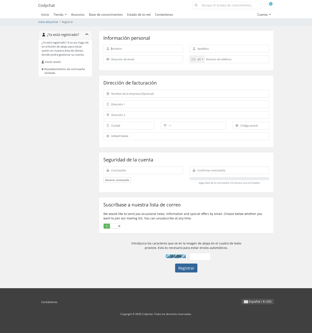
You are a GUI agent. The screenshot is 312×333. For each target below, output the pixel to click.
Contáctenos (164, 14)
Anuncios (77, 14)
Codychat (46, 5)
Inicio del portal (48, 22)
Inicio (45, 14)
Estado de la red (138, 14)
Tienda (58, 14)
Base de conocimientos (106, 14)
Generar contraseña (117, 180)
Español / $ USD (259, 301)
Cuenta (262, 14)
